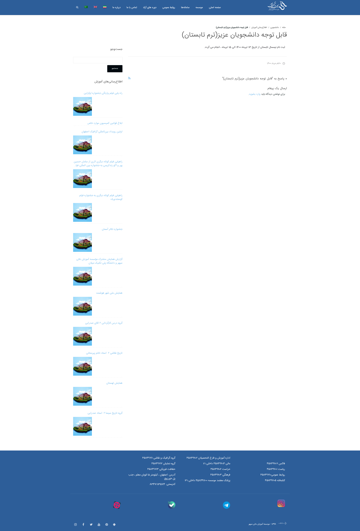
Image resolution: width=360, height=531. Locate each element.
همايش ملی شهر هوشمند (109, 293)
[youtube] (99, 525)
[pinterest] (106, 525)
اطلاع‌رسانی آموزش (259, 27)
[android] (114, 525)
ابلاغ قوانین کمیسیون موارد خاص (104, 123)
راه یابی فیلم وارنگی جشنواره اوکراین (103, 93)
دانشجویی (274, 27)
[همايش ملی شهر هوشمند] (82, 306)
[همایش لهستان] (82, 396)
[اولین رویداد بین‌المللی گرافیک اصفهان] (82, 144)
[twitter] (91, 525)
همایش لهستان (114, 383)
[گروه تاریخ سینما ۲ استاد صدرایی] (82, 426)
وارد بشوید (254, 94)
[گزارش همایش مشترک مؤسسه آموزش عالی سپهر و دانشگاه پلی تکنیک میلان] (82, 276)
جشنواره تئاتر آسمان (112, 229)
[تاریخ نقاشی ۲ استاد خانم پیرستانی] (82, 366)
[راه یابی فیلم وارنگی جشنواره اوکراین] (82, 106)
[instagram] (75, 525)
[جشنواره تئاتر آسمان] (82, 242)
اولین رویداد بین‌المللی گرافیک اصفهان (102, 132)
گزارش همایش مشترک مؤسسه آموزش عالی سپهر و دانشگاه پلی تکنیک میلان (99, 261)
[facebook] (83, 525)
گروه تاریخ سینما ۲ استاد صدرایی (105, 413)
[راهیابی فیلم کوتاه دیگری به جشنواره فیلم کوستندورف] (82, 212)
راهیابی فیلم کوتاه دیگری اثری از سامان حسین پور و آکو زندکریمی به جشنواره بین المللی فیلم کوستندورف (98, 163)
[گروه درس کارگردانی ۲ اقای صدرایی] (82, 336)
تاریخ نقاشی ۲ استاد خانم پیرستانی (104, 353)
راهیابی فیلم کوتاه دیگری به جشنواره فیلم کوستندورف (100, 197)
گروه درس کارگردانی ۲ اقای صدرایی (103, 323)
